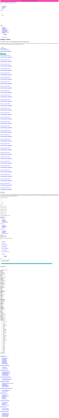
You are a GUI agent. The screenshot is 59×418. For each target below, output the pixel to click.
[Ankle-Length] (2, 300)
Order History (4, 231)
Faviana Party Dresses (5, 408)
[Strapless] (2, 319)
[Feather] (2, 297)
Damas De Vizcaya (5, 413)
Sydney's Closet (4, 37)
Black (4, 348)
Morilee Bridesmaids (5, 375)
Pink (4, 337)
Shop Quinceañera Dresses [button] (4, 411)
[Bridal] (4, 271)
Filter (2, 47)
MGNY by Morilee (5, 385)
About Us (3, 225)
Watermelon (5, 340)
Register (3, 7)
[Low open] (2, 286)
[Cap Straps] (2, 316)
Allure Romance (4, 360)
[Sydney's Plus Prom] (4, 49)
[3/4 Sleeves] (3, 313)
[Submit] (10, 10)
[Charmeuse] (2, 296)
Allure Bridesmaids (5, 373)
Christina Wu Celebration (6, 374)
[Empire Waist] (2, 309)
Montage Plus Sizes (5, 391)
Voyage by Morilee (5, 363)
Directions (3, 220)
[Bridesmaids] (4, 272)
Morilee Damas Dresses (5, 409)
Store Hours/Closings (5, 233)
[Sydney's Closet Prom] (5, 55)
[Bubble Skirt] (3, 279)
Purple (4, 333)
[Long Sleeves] (3, 314)
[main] (29, 115)
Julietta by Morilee (5, 368)
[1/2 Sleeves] (3, 312)
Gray (4, 349)
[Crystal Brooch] (2, 294)
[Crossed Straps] (2, 284)
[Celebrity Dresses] (3, 280)
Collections (3, 241)
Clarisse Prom (4, 395)
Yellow (4, 323)
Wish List (3, 232)
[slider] (53, 263)
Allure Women (4, 367)
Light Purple (5, 335)
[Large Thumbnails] (1, 46)
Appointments (4, 221)
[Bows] (2, 293)
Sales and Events (4, 249)
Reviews (3, 227)
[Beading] (2, 292)
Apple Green (5, 325)
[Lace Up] (2, 285)
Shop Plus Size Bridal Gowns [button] (4, 365)
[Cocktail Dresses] (4, 273)
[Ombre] (1, 290)
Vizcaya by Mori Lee (5, 416)
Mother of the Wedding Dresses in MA (8, 383)
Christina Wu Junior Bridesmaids (7, 378)
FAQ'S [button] (3, 254)
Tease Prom (4, 404)
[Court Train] (2, 302)
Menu (1, 25)
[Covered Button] (2, 283)
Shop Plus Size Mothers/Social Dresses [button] (6, 388)
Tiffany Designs (4, 398)
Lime (4, 327)
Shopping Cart (4, 6)
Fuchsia (4, 339)
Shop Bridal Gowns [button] (3, 356)
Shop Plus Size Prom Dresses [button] (4, 400)
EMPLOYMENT (4, 244)
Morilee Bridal (4, 362)
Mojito (4, 324)
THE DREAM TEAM (5, 251)
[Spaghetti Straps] (2, 318)
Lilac (4, 334)
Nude (4, 345)
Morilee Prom (4, 397)
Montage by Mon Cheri (5, 386)
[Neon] (1, 289)
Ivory (4, 344)
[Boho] (2, 276)
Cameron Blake (4, 384)
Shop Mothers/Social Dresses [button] (4, 381)
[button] (3, 27)
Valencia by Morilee (5, 415)
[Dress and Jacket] (2, 277)
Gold (4, 346)
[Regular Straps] (2, 317)
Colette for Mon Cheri (5, 396)
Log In (3, 8)
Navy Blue (4, 332)
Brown (4, 347)
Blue (4, 331)
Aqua (4, 328)
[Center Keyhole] (3, 281)
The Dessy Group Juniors (6, 379)
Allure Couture (4, 359)
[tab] (30, 254)
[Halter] (2, 305)
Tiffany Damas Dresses (5, 414)
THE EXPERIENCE (5, 248)
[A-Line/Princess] (2, 308)
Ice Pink (4, 336)
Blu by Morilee (4, 361)
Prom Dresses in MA (5, 394)
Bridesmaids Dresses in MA (6, 371)
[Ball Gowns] (2, 275)
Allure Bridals (4, 358)
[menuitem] (30, 6)
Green (4, 326)
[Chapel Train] (2, 301)
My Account (4, 230)
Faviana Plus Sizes (5, 402)
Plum (4, 341)
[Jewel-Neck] (2, 306)
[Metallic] (1, 288)
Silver (4, 350)
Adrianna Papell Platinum (6, 372)
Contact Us (3, 219)
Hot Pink (4, 338)
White (4, 351)
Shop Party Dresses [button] (3, 406)
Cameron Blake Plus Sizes (6, 390)
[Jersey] (2, 298)
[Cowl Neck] (2, 304)
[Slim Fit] (2, 310)
